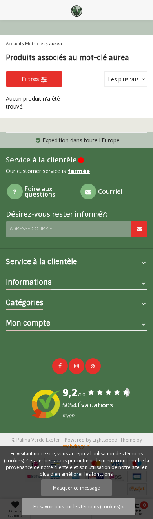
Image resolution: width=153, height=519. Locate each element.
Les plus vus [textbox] (123, 79)
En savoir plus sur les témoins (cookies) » (78, 506)
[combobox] (125, 79)
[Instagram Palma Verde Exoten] (76, 366)
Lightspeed (105, 439)
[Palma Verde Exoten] (76, 10)
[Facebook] (60, 366)
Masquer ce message (76, 487)
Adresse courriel (32, 228)
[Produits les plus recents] (93, 366)
